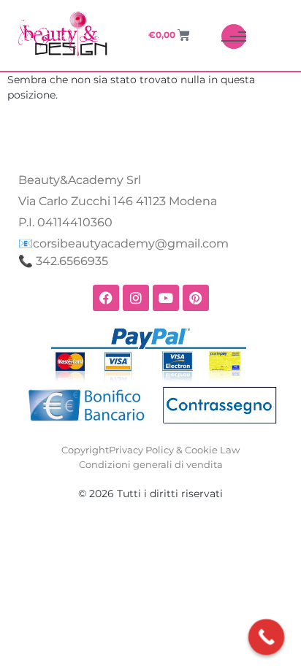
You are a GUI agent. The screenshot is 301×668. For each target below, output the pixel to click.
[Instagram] (136, 298)
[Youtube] (166, 298)
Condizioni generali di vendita (151, 464)
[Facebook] (106, 298)
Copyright (85, 450)
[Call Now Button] (266, 637)
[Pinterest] (196, 298)
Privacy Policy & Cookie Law (174, 450)
